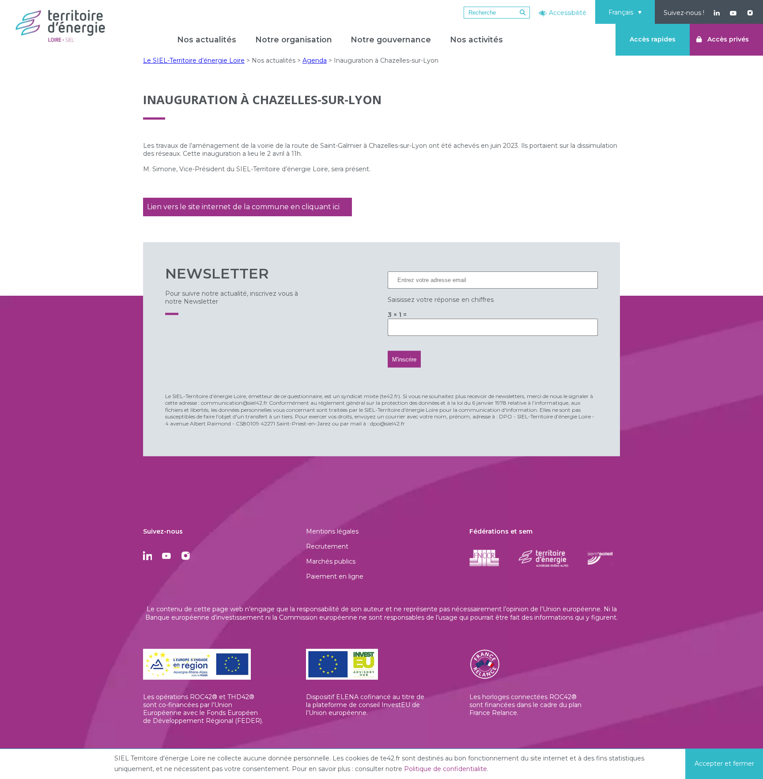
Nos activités (476, 39)
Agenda (314, 60)
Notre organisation (293, 39)
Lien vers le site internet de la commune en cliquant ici (243, 207)
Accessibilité (567, 13)
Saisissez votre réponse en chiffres (441, 299)
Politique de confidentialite (445, 769)
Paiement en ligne (334, 576)
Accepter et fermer (724, 764)
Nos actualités (206, 39)
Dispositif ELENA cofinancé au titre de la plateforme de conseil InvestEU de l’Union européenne (365, 705)
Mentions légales (332, 531)
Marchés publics (330, 561)
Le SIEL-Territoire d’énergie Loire (194, 60)
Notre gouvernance (391, 39)
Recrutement (327, 546)
